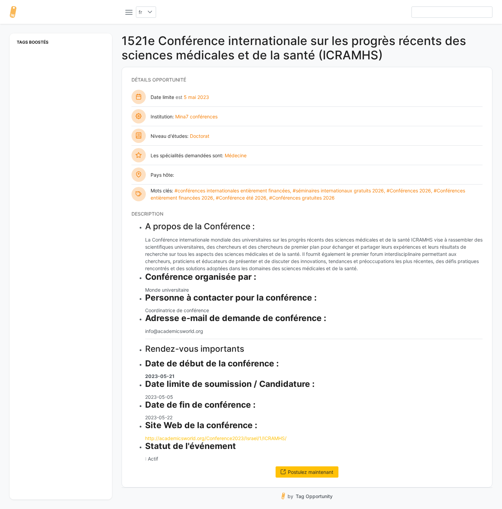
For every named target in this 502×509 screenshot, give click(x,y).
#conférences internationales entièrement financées (232, 190)
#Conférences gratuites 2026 (302, 198)
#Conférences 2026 (409, 190)
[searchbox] (452, 12)
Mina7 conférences (196, 116)
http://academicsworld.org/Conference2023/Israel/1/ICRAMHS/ (216, 438)
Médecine (236, 155)
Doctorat (199, 136)
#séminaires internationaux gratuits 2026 (338, 190)
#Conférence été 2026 (241, 198)
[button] (150, 12)
